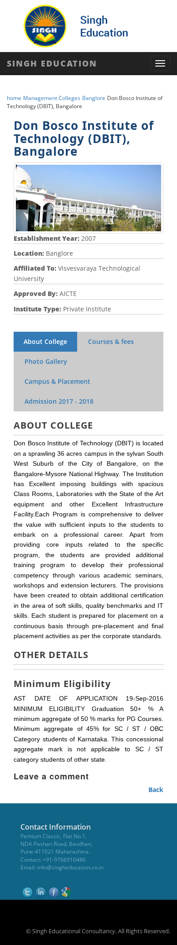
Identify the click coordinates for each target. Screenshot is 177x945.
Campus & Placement (57, 381)
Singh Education (52, 63)
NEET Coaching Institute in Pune (61, 939)
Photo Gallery (46, 361)
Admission (59, 401)
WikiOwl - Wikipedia (140, 939)
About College (45, 341)
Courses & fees (111, 341)
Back (155, 789)
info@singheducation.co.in (70, 867)
